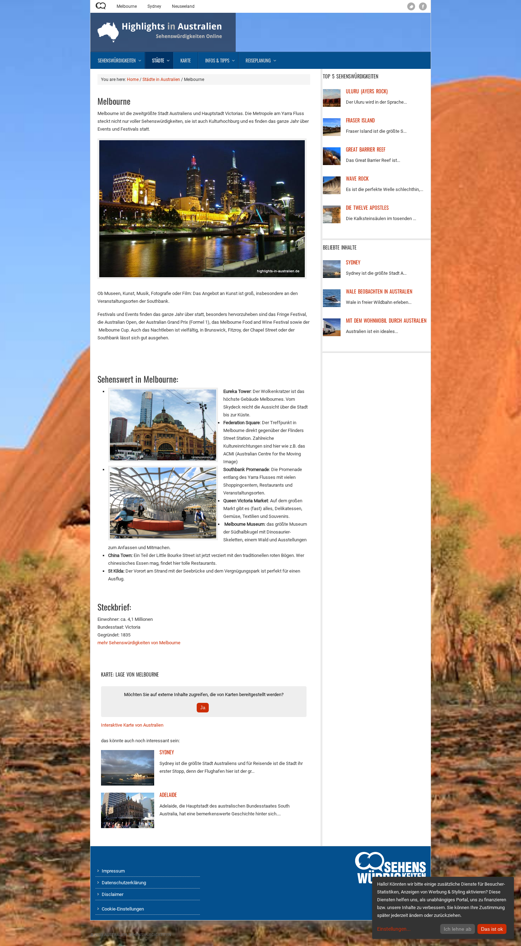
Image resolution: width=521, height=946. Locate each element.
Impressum (113, 871)
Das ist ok (492, 929)
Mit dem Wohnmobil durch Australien (386, 320)
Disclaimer (112, 894)
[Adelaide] (127, 826)
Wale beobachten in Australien (379, 291)
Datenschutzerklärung (124, 882)
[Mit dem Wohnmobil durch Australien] (332, 334)
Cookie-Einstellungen (123, 909)
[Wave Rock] (332, 192)
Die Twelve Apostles (367, 207)
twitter (411, 6)
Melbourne (127, 6)
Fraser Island (360, 120)
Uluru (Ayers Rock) (367, 91)
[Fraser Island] (332, 134)
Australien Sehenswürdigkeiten (137, 935)
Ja (202, 707)
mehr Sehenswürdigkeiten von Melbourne (138, 642)
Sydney (154, 6)
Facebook (423, 6)
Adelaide (168, 794)
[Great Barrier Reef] (332, 163)
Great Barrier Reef (365, 149)
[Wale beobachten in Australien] (332, 305)
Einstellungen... (394, 929)
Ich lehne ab (457, 929)
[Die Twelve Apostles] (332, 221)
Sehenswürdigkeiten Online (100, 6)
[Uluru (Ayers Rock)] (332, 105)
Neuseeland (183, 6)
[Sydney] (127, 784)
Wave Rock (357, 178)
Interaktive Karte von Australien (132, 725)
